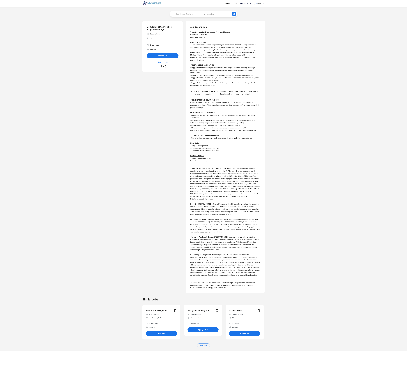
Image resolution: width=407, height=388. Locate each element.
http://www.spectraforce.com (201, 199)
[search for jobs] (234, 14)
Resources (244, 3)
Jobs (235, 3)
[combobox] (186, 14)
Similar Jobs (162, 62)
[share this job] (164, 66)
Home (227, 3)
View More (203, 345)
